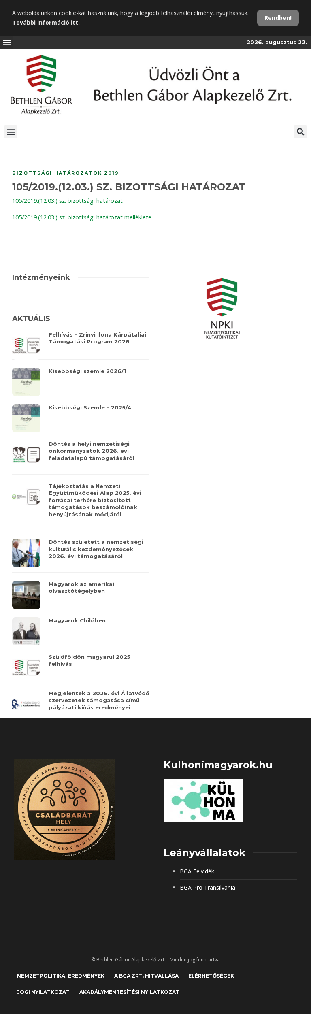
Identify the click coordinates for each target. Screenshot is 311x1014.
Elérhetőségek (211, 976)
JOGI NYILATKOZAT (43, 992)
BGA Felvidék (197, 871)
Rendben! (278, 17)
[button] (6, 42)
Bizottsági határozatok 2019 (65, 173)
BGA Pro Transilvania (207, 887)
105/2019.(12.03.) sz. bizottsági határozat (67, 201)
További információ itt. (46, 22)
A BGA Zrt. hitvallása (146, 976)
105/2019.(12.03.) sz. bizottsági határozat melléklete (81, 217)
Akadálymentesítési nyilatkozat (129, 992)
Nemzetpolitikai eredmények (60, 976)
